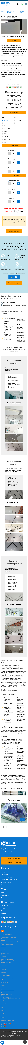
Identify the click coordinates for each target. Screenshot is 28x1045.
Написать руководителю (14, 863)
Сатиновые (7, 126)
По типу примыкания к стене (9, 880)
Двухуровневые (4, 952)
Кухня (2, 981)
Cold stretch (7, 134)
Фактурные (7, 128)
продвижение (12, 1035)
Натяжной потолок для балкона (8, 978)
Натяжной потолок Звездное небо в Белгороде (11, 941)
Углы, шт (11, 168)
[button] (3, 26)
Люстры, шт (12, 189)
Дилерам (3, 913)
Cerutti (2, 1026)
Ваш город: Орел (5, 5)
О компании (4, 906)
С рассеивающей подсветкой (7, 960)
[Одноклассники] (2, 931)
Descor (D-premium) (5, 1023)
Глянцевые (6, 123)
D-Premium (18, 120)
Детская (3, 985)
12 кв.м (2, 1010)
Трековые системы (5, 938)
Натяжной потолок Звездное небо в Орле (15, 819)
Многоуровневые (5, 953)
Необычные (3, 956)
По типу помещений (6, 877)
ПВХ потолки (4, 874)
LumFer (6, 137)
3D (1, 943)
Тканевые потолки (6, 882)
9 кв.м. (2, 1006)
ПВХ (3, 118)
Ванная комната (4, 982)
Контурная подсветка (5, 997)
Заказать (14, 40)
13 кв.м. (3, 1009)
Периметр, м (12, 159)
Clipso (17, 123)
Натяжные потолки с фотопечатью (8, 937)
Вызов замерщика (14, 283)
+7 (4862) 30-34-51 (8, 855)
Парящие (3, 995)
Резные (2, 955)
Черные (2, 1017)
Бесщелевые (4, 1000)
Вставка (3, 992)
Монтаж (3, 893)
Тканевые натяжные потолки (7, 1020)
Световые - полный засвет (7, 944)
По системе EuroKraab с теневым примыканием (11, 998)
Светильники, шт (13, 180)
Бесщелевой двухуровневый (7, 959)
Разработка (4, 1035)
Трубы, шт (11, 198)
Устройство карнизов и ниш (7, 957)
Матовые (6, 120)
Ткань (16, 118)
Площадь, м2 (12, 150)
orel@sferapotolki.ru (8, 852)
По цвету (3, 1013)
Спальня (3, 984)
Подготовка (4, 898)
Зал (2, 979)
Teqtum (6, 131)
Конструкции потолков (7, 872)
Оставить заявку (14, 231)
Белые (2, 1016)
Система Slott (4, 946)
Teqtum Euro (7, 139)
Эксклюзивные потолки (7, 885)
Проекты (3, 911)
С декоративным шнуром (6, 994)
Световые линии (4, 940)
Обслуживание (5, 895)
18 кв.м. (3, 1007)
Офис (2, 987)
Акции (3, 908)
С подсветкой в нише (6, 962)
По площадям (4, 1003)
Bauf (5, 142)
